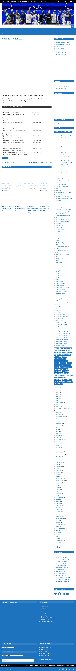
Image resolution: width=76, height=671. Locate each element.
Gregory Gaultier (60, 458)
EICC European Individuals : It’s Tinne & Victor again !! (66, 162)
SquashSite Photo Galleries (62, 291)
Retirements (57, 377)
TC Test (57, 301)
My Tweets (56, 123)
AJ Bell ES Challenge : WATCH (63, 184)
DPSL (55, 356)
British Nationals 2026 (67, 170)
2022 (57, 395)
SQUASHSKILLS (59, 524)
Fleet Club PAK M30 (61, 569)
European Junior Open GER (62, 581)
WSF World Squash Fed (47, 621)
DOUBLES (58, 437)
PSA (57, 503)
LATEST (56, 131)
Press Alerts (59, 262)
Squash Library (59, 281)
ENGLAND (58, 443)
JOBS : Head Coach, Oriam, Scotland (31, 185)
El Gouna (64, 356)
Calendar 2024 (26, 1)
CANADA (58, 426)
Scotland (5, 158)
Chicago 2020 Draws (61, 213)
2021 (57, 393)
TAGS (65, 131)
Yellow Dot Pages (60, 345)
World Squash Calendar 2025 (63, 341)
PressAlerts (58, 264)
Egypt (59, 356)
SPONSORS (58, 277)
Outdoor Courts (60, 497)
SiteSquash (43, 612)
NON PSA (58, 491)
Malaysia (56, 367)
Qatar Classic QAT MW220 (62, 87)
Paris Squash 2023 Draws (62, 254)
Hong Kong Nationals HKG (62, 560)
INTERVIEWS (59, 466)
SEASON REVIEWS (60, 519)
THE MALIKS (59, 532)
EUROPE (58, 447)
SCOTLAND (28, 41)
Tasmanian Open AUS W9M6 (63, 577)
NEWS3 (57, 489)
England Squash (58, 358)
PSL (61, 375)
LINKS (57, 241)
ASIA (57, 422)
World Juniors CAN (60, 571)
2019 (57, 389)
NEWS (7, 1)
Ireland (69, 363)
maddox (58, 476)
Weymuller (58, 546)
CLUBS (57, 431)
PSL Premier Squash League (48, 617)
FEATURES (58, 453)
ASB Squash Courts (45, 606)
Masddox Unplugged (46, 647)
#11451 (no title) (60, 179)
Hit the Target (59, 233)
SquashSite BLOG (60, 289)
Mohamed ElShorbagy (65, 367)
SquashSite (43, 608)
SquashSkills (57, 379)
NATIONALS (18, 41)
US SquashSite (59, 540)
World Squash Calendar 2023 (63, 337)
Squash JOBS (59, 279)
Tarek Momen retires (61, 528)
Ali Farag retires (60, 412)
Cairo (55, 352)
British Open (68, 350)
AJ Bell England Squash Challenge (64, 408)
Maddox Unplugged (61, 242)
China (57, 427)
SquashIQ (58, 522)
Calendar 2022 (59, 206)
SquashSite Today (45, 610)
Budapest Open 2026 (66, 136)
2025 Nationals (59, 402)
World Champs (58, 381)
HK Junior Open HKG (61, 565)
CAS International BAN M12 (63, 44)
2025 (57, 400)
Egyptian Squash (45, 616)
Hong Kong (63, 363)
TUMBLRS (58, 536)
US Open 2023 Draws (61, 324)
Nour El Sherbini (58, 373)
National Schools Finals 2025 (63, 246)
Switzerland (65, 379)
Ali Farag (56, 348)
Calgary (60, 352)
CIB (55, 354)
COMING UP (59, 435)
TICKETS (58, 308)
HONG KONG (59, 462)
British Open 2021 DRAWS (62, 196)
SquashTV (58, 295)
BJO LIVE (58, 188)
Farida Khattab (59, 451)
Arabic (57, 418)
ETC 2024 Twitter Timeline (62, 219)
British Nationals (58, 350)
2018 (57, 387)
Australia (62, 348)
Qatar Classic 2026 (66, 144)
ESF (65, 358)
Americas (58, 414)
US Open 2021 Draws (61, 322)
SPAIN (57, 520)
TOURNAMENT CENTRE (61, 52)
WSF (55, 383)
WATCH (57, 328)
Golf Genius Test (60, 229)
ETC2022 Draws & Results (62, 221)
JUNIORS (58, 470)
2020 (13, 41)
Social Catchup (59, 275)
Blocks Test (58, 190)
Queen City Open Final (8, 162)
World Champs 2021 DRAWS (63, 332)
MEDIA (70, 30)
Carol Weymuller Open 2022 (63, 211)
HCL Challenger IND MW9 (62, 579)
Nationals (65, 369)
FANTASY (58, 449)
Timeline (58, 310)
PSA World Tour (45, 619)
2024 (57, 398)
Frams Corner (59, 227)
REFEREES (58, 513)
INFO (43, 30)
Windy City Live (60, 330)
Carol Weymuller (68, 352)
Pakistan (56, 375)
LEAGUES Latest (60, 48)
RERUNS (58, 515)
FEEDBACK (58, 223)
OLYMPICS (58, 493)
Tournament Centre (15, 1)
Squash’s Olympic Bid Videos (63, 287)
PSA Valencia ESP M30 (61, 558)
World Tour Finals (68, 381)
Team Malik (58, 306)
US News (17, 30)
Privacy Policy (59, 266)
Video (57, 544)
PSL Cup (58, 507)
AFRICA (57, 406)
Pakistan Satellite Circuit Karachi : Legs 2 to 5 (39, 162)
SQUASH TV (62, 30)
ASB (57, 420)
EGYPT (57, 441)
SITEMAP (58, 273)
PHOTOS (58, 256)
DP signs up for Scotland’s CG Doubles (45, 208)
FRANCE (58, 457)
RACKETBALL (59, 509)
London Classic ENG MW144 (63, 85)
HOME (2, 1)
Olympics (66, 373)
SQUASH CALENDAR (61, 54)
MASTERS (58, 482)
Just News (58, 239)
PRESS (25, 30)
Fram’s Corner (59, 225)
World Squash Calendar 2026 (63, 343)
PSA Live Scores (60, 46)
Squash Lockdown (60, 283)
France (65, 361)
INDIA (57, 464)
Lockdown (58, 474)
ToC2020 (58, 312)
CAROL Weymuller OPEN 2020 (63, 210)
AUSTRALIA (58, 424)
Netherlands (57, 371)
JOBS (3, 33)
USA (57, 542)
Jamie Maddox (57, 365)
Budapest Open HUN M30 (62, 42)
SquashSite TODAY (60, 293)
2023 (57, 396)
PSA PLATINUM (59, 505)
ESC (57, 445)
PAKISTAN (58, 499)
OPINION (58, 495)
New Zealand (65, 371)
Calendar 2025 (34, 1)
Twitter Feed (59, 320)
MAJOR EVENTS (60, 478)
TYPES (69, 131)
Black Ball (69, 348)
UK (31, 41)
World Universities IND (61, 563)
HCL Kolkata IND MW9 (61, 562)
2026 (57, 404)
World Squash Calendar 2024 (63, 339)
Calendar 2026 (43, 1)
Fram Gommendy (58, 361)
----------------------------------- (62, 50)
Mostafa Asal (57, 369)
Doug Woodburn (60, 439)
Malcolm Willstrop (60, 480)
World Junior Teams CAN (62, 567)
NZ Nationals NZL (60, 583)
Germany (56, 363)
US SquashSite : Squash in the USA (64, 326)
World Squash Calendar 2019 (63, 334)
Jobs (63, 365)
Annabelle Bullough (61, 416)
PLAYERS (51, 30)
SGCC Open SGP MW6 (61, 573)
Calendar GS (59, 208)
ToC (71, 379)
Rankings (58, 270)
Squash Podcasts (60, 285)
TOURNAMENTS (60, 318)
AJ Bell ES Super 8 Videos (62, 186)
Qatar (64, 375)
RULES (57, 272)
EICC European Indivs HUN (62, 556)
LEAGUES (58, 472)
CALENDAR (34, 30)
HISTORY (58, 231)
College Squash (61, 354)
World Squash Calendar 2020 (63, 335)
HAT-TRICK (58, 460)
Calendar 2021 (59, 204)
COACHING (58, 433)
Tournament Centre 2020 (62, 316)
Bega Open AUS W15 (61, 575)
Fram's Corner (44, 649)
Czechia (68, 354)
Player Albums (59, 258)
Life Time (68, 365)
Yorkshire (60, 383)
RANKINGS (58, 511)
